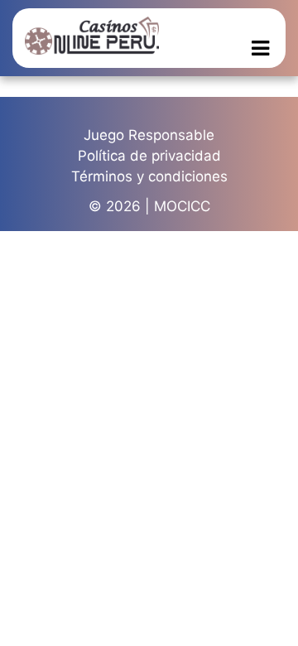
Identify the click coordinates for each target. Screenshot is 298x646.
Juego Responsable (149, 135)
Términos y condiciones (149, 176)
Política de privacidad (149, 155)
